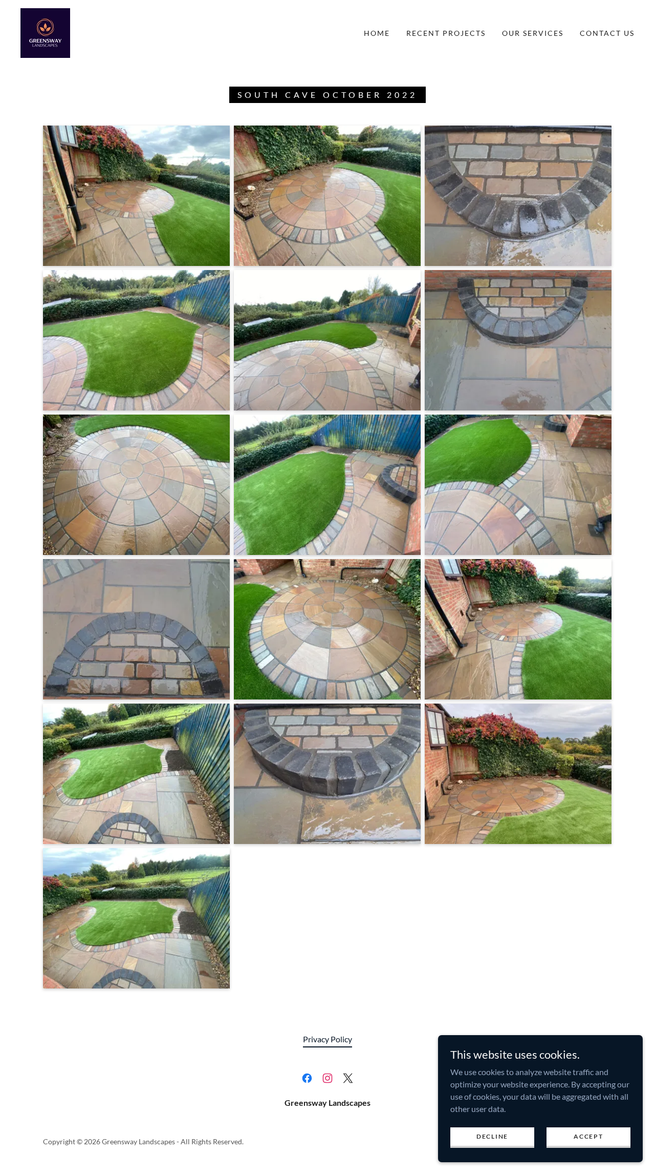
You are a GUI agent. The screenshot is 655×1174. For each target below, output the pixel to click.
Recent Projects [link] (446, 33)
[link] (45, 32)
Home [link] (377, 33)
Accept (588, 1136)
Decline (492, 1136)
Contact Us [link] (607, 33)
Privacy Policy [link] (327, 1039)
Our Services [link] (532, 33)
